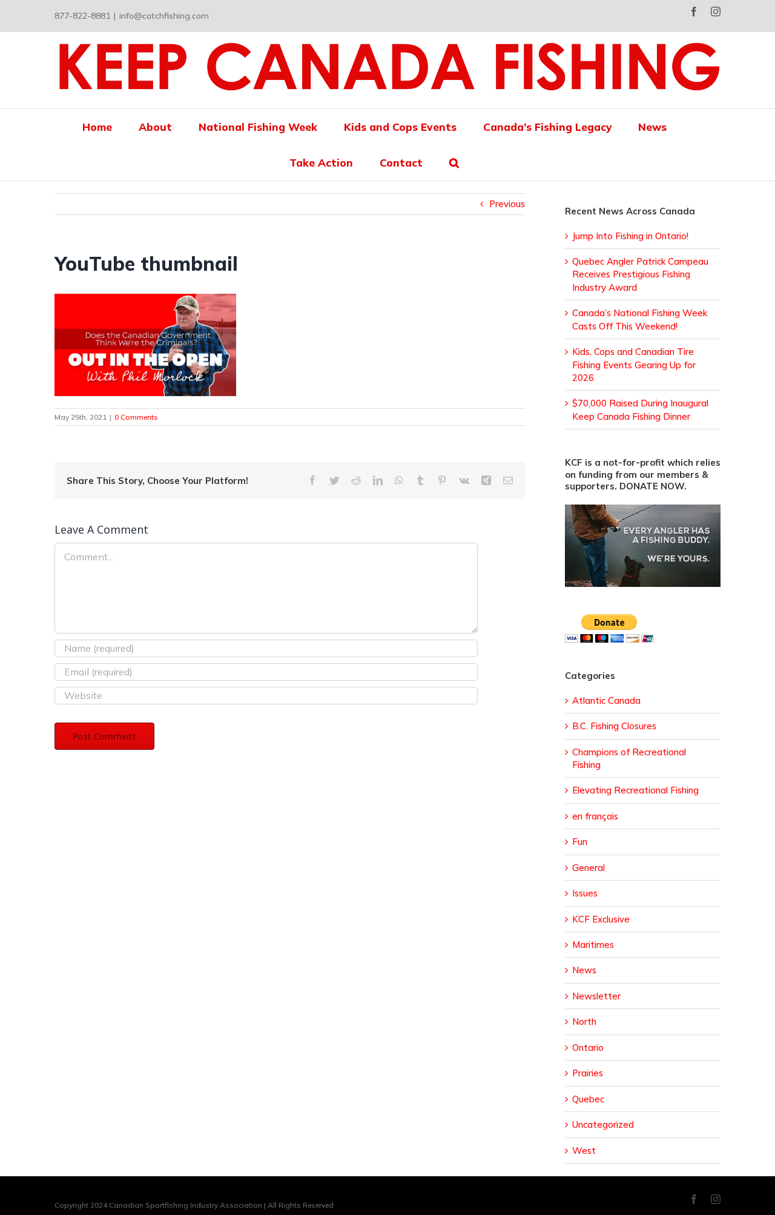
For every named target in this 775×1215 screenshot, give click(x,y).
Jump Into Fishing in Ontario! (630, 236)
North (584, 1021)
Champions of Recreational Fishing (629, 758)
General (588, 867)
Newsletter (596, 996)
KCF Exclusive (601, 919)
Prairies (587, 1073)
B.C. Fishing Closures (614, 726)
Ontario (588, 1047)
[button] (454, 162)
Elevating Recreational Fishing (635, 790)
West (584, 1150)
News (584, 970)
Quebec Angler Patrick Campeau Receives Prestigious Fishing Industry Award (640, 274)
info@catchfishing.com (164, 15)
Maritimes (593, 944)
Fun (579, 841)
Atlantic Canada (606, 700)
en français (595, 816)
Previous (507, 204)
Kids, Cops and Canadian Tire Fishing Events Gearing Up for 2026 (634, 364)
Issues (585, 893)
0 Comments (136, 417)
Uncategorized (603, 1124)
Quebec (588, 1099)
